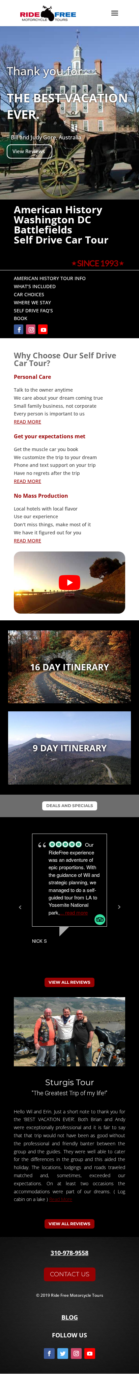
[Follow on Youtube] (43, 329)
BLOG (69, 1317)
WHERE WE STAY (32, 302)
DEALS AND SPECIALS (69, 805)
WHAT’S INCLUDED (35, 286)
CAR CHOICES (29, 294)
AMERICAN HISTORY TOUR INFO (50, 278)
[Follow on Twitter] (62, 1353)
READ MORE (27, 421)
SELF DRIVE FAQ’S (33, 310)
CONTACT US (69, 1274)
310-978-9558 (69, 1253)
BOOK (20, 318)
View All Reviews (69, 982)
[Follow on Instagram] (30, 329)
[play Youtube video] (69, 582)
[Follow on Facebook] (18, 329)
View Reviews (28, 151)
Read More (60, 1199)
